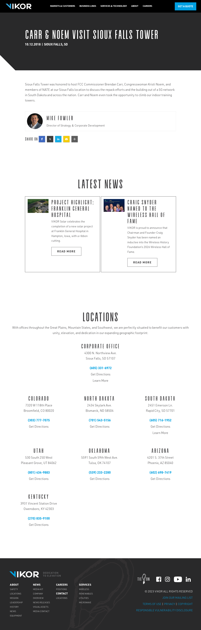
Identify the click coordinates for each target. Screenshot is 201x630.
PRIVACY (169, 604)
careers (62, 585)
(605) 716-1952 (160, 420)
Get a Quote (185, 7)
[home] (18, 6)
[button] (62, 6)
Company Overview (38, 596)
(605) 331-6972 (101, 368)
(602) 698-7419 (160, 473)
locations (15, 594)
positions (61, 589)
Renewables (86, 594)
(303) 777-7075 (39, 420)
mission (14, 598)
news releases (41, 603)
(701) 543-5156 (100, 420)
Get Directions (100, 374)
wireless (84, 589)
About (14, 585)
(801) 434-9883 (39, 473)
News (37, 585)
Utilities (84, 598)
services (85, 585)
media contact (41, 611)
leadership (16, 603)
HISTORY (14, 607)
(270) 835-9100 (39, 518)
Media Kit (38, 589)
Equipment (16, 616)
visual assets (40, 607)
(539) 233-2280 (100, 473)
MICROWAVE (85, 603)
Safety (14, 589)
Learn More (100, 381)
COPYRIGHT (185, 604)
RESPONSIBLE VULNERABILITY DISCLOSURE (164, 610)
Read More (66, 251)
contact (62, 594)
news (13, 611)
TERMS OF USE (152, 604)
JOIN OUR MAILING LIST (177, 598)
